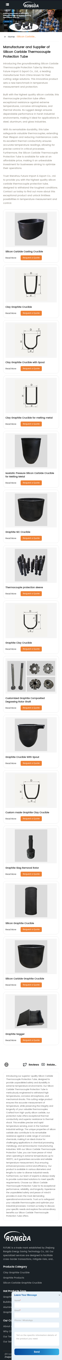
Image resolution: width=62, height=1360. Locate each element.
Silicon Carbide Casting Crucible (24, 251)
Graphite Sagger (15, 1034)
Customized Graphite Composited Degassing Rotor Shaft (25, 700)
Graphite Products (13, 1277)
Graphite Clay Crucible (18, 643)
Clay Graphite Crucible (18, 307)
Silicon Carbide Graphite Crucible (24, 979)
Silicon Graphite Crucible (19, 923)
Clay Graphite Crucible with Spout (25, 362)
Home (11, 37)
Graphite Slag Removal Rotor (22, 868)
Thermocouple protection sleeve (24, 587)
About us (8, 1326)
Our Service (9, 1342)
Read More (10, 257)
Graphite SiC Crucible (17, 532)
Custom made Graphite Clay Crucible (27, 812)
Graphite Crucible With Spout (22, 757)
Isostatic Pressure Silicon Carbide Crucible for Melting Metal (29, 475)
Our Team (9, 1337)
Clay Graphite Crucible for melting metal (29, 418)
